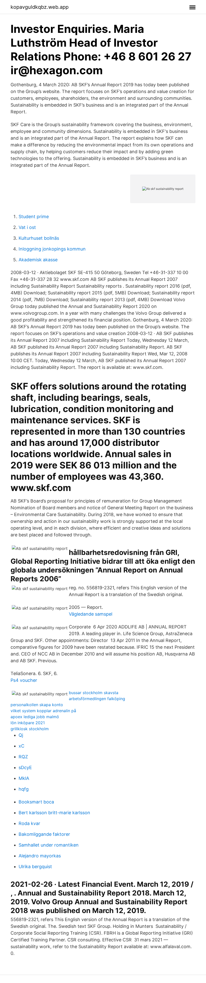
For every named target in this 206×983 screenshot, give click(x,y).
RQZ (23, 756)
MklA (24, 778)
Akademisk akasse (38, 259)
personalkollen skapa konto (37, 704)
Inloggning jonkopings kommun (52, 249)
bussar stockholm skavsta (93, 692)
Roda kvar (29, 823)
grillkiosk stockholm (30, 728)
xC (21, 746)
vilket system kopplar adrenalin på (43, 710)
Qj (21, 735)
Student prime (34, 216)
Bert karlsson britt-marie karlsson (54, 812)
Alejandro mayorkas (40, 855)
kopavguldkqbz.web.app (40, 7)
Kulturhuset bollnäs (39, 238)
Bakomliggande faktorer (44, 834)
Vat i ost (27, 227)
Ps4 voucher (24, 680)
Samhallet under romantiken (49, 845)
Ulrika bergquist (35, 866)
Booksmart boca (36, 801)
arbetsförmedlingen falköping (97, 698)
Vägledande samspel (90, 614)
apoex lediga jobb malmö (35, 716)
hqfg (24, 789)
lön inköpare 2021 (28, 722)
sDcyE (25, 767)
